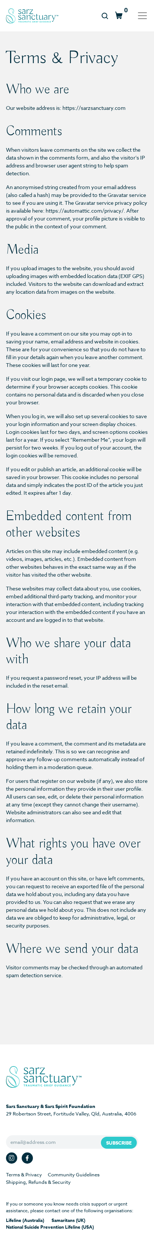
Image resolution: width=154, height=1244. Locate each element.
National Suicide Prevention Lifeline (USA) (50, 1227)
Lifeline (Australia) (25, 1220)
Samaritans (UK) (68, 1220)
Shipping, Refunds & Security (38, 1182)
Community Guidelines (73, 1174)
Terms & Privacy (24, 1174)
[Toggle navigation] (140, 16)
